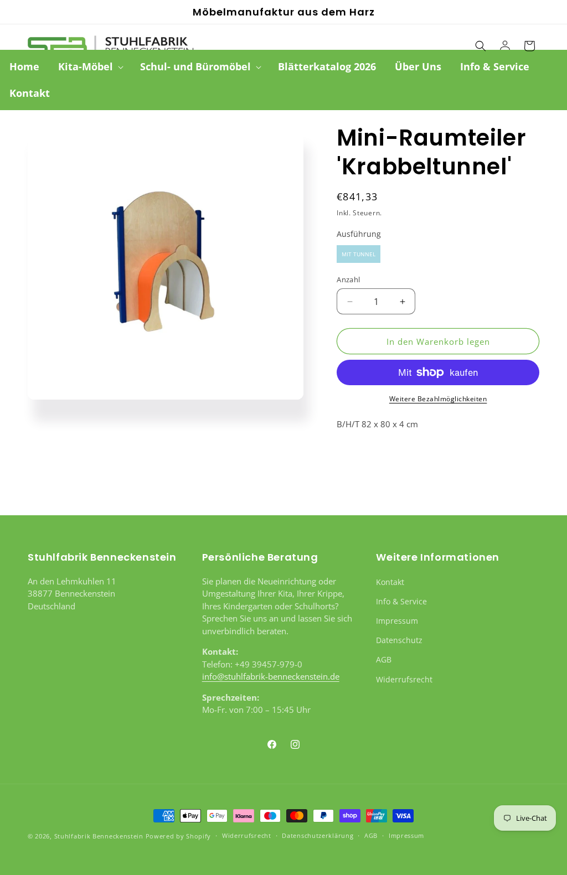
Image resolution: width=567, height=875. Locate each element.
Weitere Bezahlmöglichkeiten (438, 398)
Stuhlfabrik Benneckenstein (98, 836)
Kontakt (390, 582)
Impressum (397, 620)
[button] (89, 67)
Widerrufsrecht (404, 679)
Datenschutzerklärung (317, 835)
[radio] (358, 254)
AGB (383, 659)
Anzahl (348, 279)
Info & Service (401, 601)
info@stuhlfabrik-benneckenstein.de (270, 676)
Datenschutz (399, 640)
